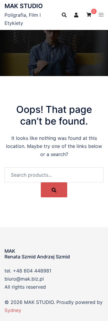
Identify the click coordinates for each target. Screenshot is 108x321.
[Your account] (76, 14)
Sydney (12, 310)
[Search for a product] (64, 15)
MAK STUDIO (23, 6)
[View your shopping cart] (88, 14)
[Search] (54, 189)
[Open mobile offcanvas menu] (101, 15)
